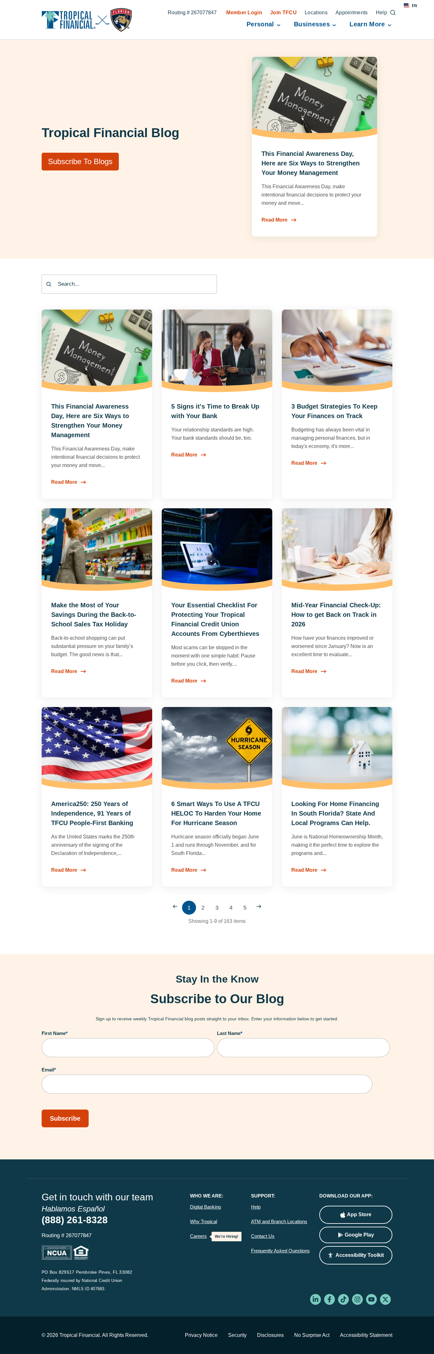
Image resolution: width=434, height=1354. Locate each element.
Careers (198, 1236)
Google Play (359, 1234)
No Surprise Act (311, 1335)
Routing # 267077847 (192, 13)
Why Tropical (203, 1221)
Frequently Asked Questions (280, 1250)
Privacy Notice (201, 1335)
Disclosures (270, 1335)
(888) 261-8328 (75, 1220)
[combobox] (129, 284)
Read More (274, 220)
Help (256, 1207)
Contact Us (263, 1236)
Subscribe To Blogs (80, 161)
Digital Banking (205, 1207)
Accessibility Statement (366, 1335)
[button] (355, 1255)
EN (414, 5)
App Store (359, 1214)
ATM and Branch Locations (279, 1221)
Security (237, 1335)
